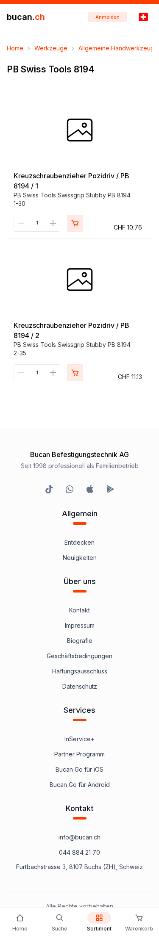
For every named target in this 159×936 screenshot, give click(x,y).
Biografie (79, 640)
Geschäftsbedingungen (79, 655)
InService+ (79, 738)
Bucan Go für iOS (79, 769)
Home (15, 48)
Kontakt (79, 610)
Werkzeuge (50, 48)
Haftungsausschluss (79, 671)
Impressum (80, 625)
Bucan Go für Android (80, 784)
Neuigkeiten (80, 557)
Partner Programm (79, 754)
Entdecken (79, 542)
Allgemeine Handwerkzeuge (118, 48)
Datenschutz (79, 686)
